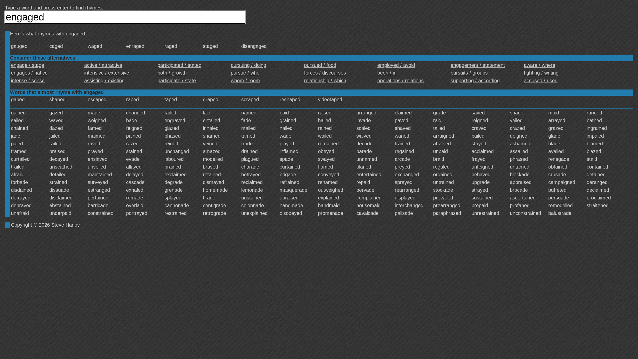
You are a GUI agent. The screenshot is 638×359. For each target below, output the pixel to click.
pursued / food (320, 65)
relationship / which (325, 80)
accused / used (541, 80)
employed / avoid (396, 65)
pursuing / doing (248, 65)
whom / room (245, 80)
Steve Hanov (65, 225)
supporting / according (475, 80)
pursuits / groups (469, 73)
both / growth (172, 73)
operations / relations (400, 80)
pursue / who (245, 73)
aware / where (539, 65)
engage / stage (27, 65)
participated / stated (179, 65)
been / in (387, 73)
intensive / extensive (106, 73)
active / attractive (103, 65)
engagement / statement (478, 65)
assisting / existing (104, 80)
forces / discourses (325, 73)
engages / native (29, 73)
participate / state (177, 80)
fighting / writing (541, 73)
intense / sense (28, 80)
